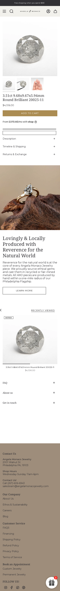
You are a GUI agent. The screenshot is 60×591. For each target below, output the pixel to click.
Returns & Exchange (15, 154)
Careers (7, 510)
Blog (5, 516)
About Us (8, 498)
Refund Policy (11, 545)
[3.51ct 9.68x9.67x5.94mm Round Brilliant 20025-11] (30, 339)
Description (9, 138)
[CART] (55, 11)
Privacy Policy (11, 551)
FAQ (5, 382)
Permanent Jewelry (14, 574)
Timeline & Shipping (14, 146)
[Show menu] (4, 11)
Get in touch (9, 402)
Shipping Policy (11, 539)
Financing (8, 533)
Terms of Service (12, 557)
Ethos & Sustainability (15, 504)
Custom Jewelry (12, 568)
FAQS (6, 527)
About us (8, 392)
